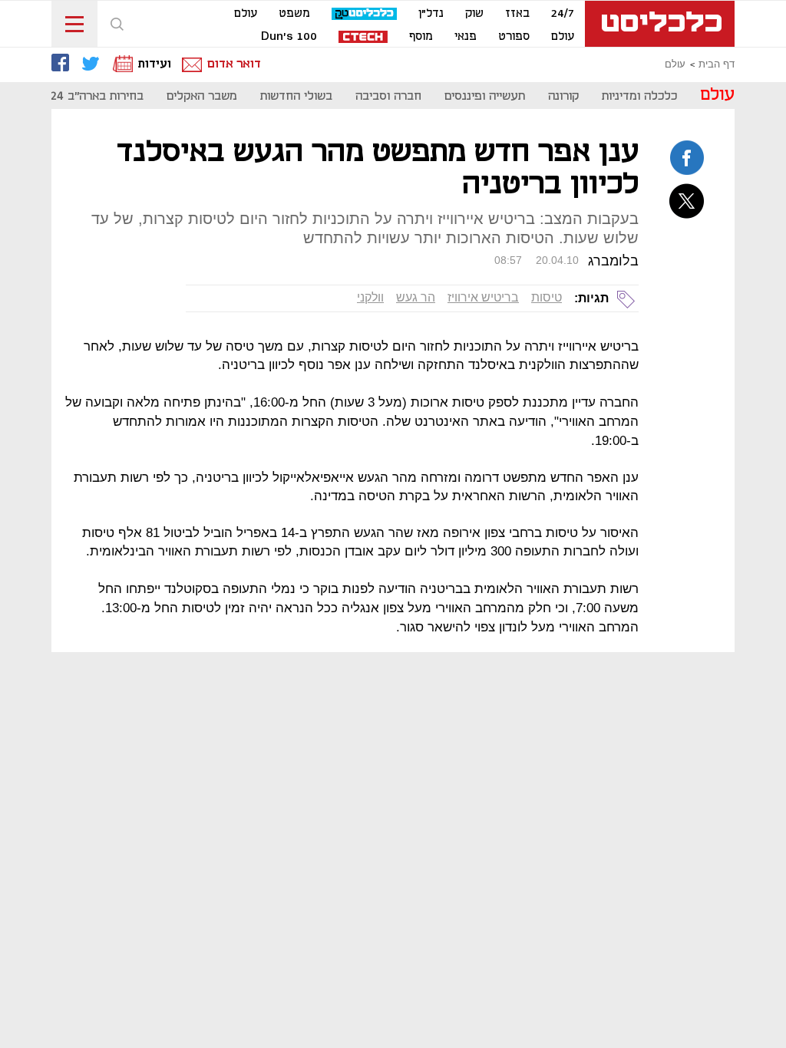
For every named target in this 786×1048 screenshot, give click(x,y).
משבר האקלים (202, 96)
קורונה (563, 96)
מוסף (421, 37)
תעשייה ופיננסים (484, 96)
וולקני (370, 297)
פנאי (465, 37)
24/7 (562, 14)
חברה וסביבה (388, 96)
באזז (517, 14)
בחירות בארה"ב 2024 (91, 96)
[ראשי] (660, 24)
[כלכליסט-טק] (364, 14)
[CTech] (363, 38)
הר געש (415, 297)
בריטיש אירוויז (483, 297)
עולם (245, 14)
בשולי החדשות (296, 96)
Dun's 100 (289, 37)
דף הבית (716, 64)
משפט (294, 14)
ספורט (514, 37)
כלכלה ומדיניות (639, 96)
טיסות (546, 297)
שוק (474, 14)
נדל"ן (431, 14)
